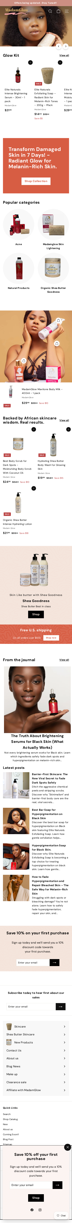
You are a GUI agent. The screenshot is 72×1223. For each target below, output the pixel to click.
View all (64, 55)
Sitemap (7, 1144)
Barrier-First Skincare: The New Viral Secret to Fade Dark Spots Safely (50, 778)
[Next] (66, 46)
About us (8, 1129)
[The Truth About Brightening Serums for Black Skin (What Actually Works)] (37, 699)
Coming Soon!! (11, 1134)
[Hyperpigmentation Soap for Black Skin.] (16, 856)
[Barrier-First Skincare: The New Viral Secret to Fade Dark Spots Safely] (16, 785)
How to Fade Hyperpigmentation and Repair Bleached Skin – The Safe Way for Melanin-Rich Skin (50, 885)
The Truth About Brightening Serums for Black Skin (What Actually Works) (37, 741)
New (5, 1124)
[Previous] (59, 46)
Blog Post (8, 1139)
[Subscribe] (57, 1185)
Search (6, 1114)
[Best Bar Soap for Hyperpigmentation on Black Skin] (16, 821)
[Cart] (58, 11)
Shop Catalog (10, 1119)
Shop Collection (36, 181)
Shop (10, 39)
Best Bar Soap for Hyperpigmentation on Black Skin (47, 814)
